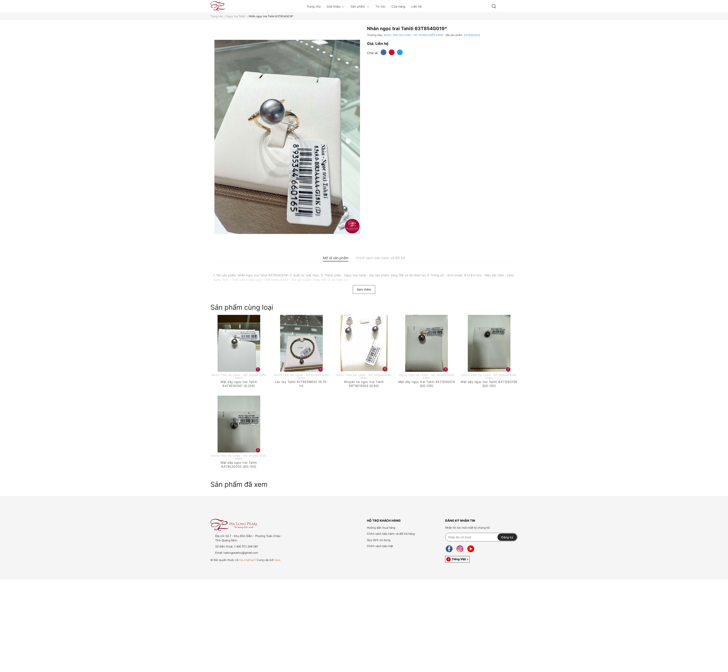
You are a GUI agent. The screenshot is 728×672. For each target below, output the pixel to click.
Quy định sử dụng (378, 540)
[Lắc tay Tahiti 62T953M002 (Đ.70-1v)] (301, 343)
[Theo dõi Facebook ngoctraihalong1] (449, 548)
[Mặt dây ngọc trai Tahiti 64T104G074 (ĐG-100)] (426, 343)
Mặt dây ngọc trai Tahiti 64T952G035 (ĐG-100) (239, 464)
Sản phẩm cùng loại (241, 307)
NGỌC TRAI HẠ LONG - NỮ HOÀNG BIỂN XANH (414, 35)
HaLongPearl (247, 559)
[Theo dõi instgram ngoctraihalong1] (460, 548)
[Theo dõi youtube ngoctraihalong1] (471, 548)
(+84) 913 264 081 (246, 546)
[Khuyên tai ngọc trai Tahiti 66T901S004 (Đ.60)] (364, 343)
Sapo (277, 559)
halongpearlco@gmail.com (241, 552)
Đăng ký (507, 537)
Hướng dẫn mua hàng (381, 527)
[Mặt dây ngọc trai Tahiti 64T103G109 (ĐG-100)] (489, 343)
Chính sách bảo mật (380, 546)
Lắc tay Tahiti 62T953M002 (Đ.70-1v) (301, 384)
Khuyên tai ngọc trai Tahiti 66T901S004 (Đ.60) (364, 384)
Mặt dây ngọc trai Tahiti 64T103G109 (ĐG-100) (489, 384)
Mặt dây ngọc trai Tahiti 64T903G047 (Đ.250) (239, 384)
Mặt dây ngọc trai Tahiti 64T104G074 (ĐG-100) (426, 384)
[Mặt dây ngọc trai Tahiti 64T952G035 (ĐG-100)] (238, 424)
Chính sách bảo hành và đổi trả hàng (391, 534)
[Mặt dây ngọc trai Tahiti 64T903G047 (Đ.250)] (238, 343)
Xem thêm (364, 289)
